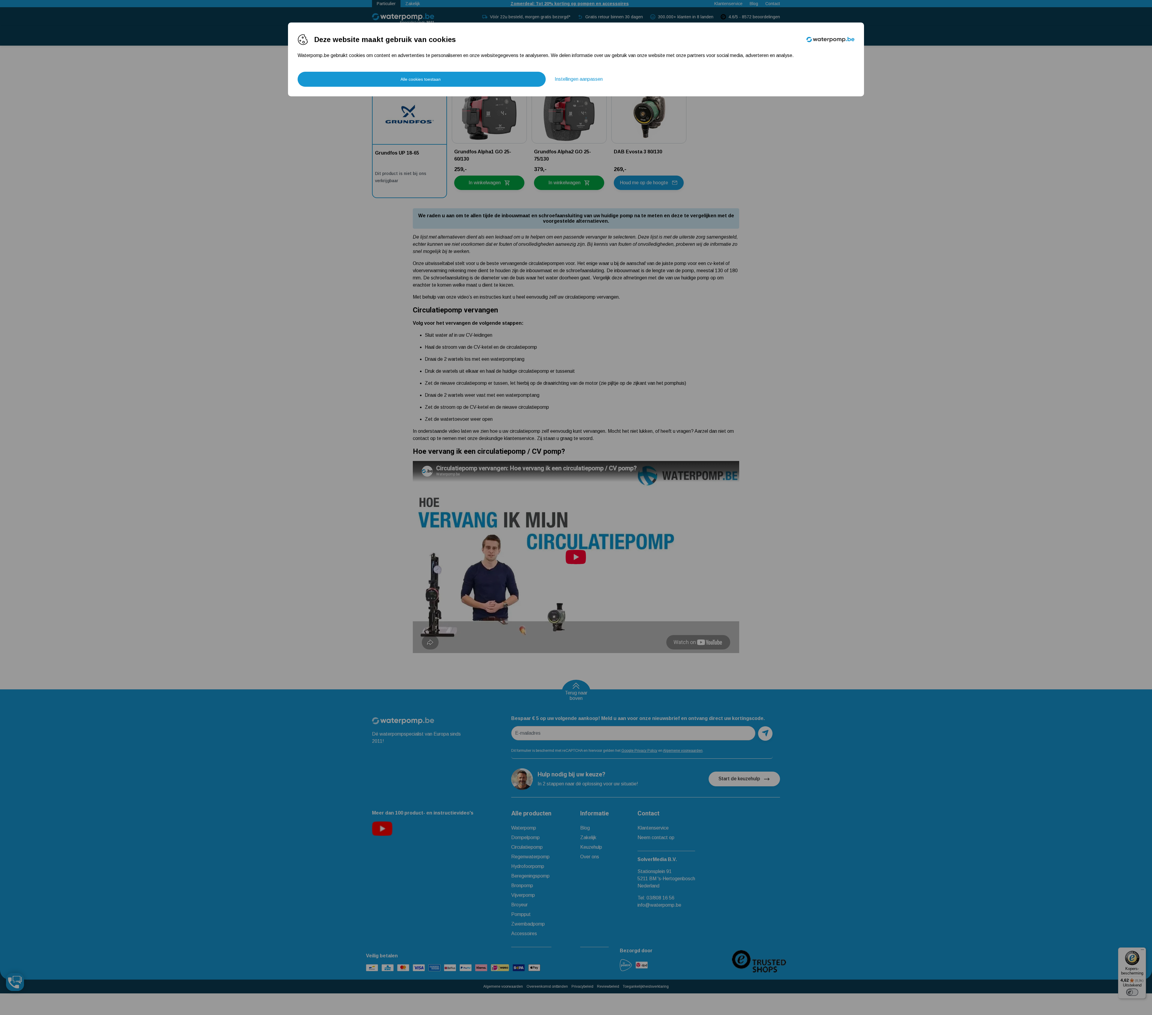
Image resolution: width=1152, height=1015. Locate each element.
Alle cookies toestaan (420, 79)
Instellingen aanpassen (579, 79)
